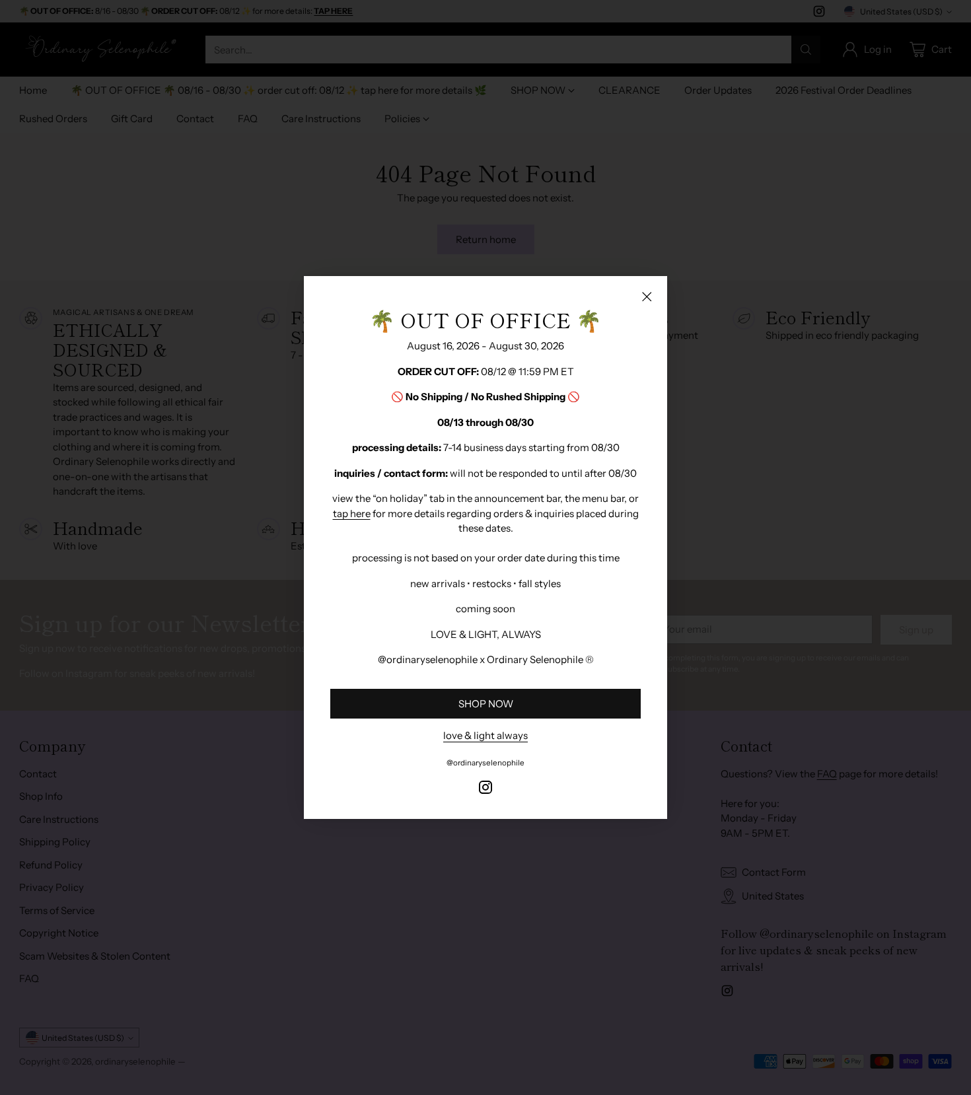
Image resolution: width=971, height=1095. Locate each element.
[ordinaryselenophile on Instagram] (485, 789)
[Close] (646, 296)
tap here (352, 513)
